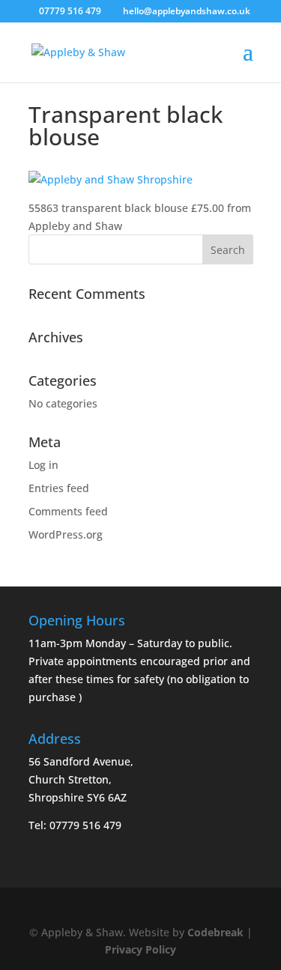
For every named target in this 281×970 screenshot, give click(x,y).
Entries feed (58, 488)
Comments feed (68, 511)
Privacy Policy (140, 949)
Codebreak (215, 932)
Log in (43, 465)
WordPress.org (65, 534)
